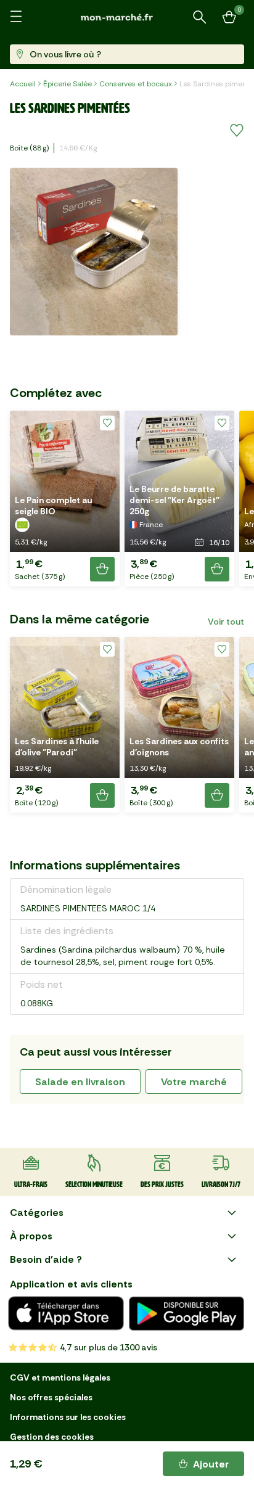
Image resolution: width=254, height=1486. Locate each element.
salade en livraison (80, 1081)
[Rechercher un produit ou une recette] (200, 17)
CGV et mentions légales (60, 1377)
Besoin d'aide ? (46, 1259)
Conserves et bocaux (135, 84)
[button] (65, 498)
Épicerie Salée (67, 84)
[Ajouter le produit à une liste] (236, 130)
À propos (31, 1235)
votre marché (194, 1081)
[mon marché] (127, 17)
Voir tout (226, 621)
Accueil (23, 84)
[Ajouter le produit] (102, 569)
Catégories (36, 1212)
